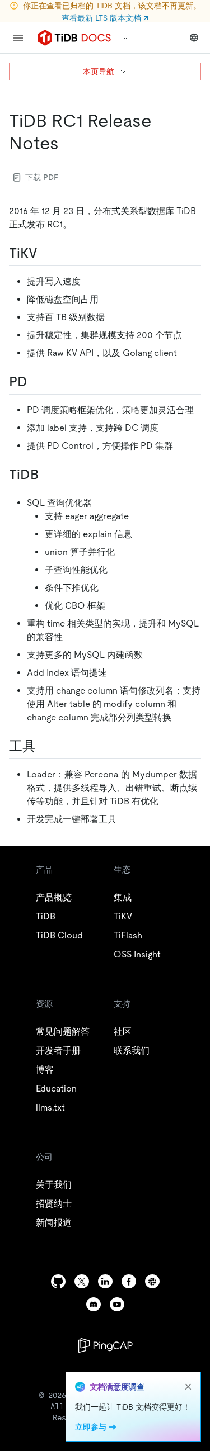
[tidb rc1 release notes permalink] (67, 143)
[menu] (18, 38)
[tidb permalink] (47, 474)
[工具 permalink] (45, 746)
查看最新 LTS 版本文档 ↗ (105, 17)
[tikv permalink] (46, 253)
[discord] (93, 1304)
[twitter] (82, 1281)
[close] (188, 1387)
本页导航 (98, 71)
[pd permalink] (36, 381)
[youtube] (117, 1304)
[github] (58, 1281)
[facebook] (129, 1281)
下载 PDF (41, 177)
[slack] (152, 1281)
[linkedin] (105, 1281)
